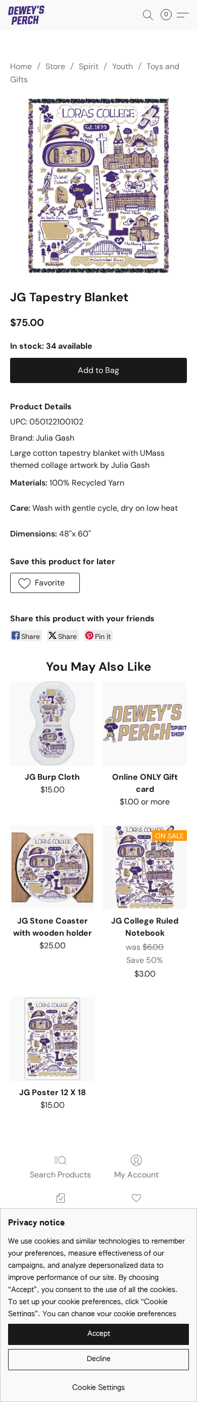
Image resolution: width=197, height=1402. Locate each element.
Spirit (88, 66)
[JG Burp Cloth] (52, 723)
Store (55, 66)
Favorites (137, 1212)
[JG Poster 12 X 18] (52, 1039)
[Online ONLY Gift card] (145, 723)
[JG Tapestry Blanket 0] (98, 185)
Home (21, 66)
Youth (122, 66)
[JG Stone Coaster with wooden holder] (52, 867)
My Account (136, 1174)
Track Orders (60, 1212)
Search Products (60, 1174)
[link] (98, 1384)
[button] (27, 15)
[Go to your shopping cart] (169, 15)
